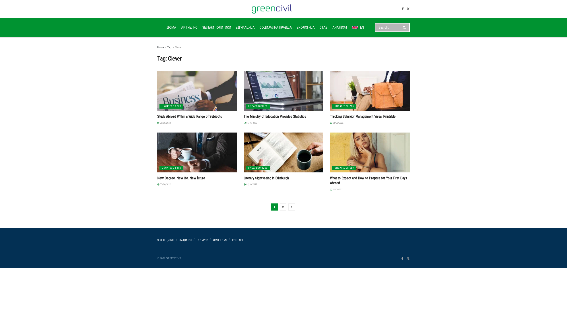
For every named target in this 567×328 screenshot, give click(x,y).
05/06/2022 (251, 122)
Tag (169, 47)
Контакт (237, 240)
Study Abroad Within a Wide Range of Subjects (189, 116)
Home (160, 47)
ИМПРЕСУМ (220, 240)
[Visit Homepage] (272, 9)
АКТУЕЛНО (189, 27)
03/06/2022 (165, 184)
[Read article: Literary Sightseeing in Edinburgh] (283, 152)
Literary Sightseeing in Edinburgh (266, 178)
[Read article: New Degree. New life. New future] (197, 152)
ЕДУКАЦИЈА (245, 27)
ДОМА (171, 27)
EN (362, 27)
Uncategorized (171, 106)
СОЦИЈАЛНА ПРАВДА (276, 27)
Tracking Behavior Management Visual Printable (363, 116)
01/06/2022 (337, 189)
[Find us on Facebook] (403, 9)
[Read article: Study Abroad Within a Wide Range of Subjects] (197, 91)
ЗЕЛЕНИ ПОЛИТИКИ (216, 27)
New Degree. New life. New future (181, 178)
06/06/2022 (165, 122)
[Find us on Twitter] (408, 9)
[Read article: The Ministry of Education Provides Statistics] (283, 91)
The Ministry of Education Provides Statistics (275, 116)
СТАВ (324, 27)
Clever (178, 47)
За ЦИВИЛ (185, 240)
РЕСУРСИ (202, 240)
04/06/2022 (337, 122)
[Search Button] (405, 27)
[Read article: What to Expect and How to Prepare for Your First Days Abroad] (370, 152)
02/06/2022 (251, 184)
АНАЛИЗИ (339, 27)
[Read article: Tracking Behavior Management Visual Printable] (370, 91)
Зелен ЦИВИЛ (166, 240)
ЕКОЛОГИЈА (306, 27)
